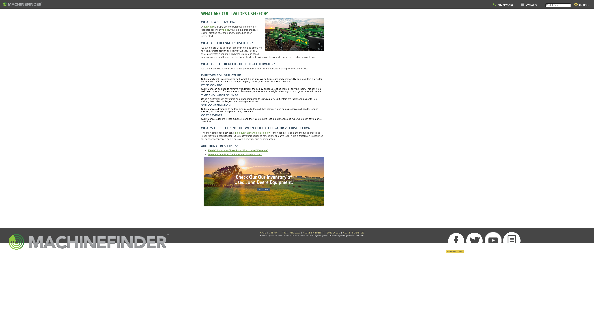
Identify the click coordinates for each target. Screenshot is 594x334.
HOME (263, 232)
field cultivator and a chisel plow (252, 132)
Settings (584, 5)
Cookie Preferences (353, 232)
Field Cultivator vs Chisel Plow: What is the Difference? (238, 150)
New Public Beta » (454, 251)
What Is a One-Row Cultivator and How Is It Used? (235, 154)
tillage (225, 29)
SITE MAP (273, 232)
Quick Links (532, 5)
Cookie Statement (312, 232)
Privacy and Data (291, 232)
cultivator (209, 26)
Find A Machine (505, 5)
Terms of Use (332, 232)
